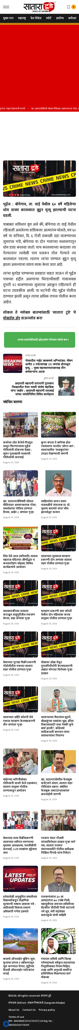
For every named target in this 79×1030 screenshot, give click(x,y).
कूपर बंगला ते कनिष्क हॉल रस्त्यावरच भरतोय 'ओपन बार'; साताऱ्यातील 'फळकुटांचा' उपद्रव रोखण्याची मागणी (58, 448)
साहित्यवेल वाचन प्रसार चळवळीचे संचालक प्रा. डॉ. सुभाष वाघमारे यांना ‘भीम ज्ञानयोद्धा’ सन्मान (55, 507)
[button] (6, 7)
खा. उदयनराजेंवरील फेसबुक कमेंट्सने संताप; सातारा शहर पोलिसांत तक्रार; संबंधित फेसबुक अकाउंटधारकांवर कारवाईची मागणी (56, 787)
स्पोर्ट (48, 18)
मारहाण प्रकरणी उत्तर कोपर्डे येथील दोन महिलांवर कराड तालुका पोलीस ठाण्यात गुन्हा (56, 615)
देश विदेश (35, 18)
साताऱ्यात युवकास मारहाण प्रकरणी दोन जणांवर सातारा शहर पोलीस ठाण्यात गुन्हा (56, 560)
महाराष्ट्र (22, 18)
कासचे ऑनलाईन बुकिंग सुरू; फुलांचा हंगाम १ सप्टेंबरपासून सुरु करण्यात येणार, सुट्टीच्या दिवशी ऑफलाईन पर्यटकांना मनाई (19, 966)
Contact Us (29, 1010)
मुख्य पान (8, 18)
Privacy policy (47, 1010)
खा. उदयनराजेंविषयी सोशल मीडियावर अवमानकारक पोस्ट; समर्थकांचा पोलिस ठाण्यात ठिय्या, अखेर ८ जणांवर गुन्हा (19, 507)
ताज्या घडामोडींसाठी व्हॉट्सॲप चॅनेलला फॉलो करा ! (43, 340)
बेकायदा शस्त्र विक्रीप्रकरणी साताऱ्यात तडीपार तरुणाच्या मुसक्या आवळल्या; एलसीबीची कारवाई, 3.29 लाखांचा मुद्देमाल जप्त (20, 845)
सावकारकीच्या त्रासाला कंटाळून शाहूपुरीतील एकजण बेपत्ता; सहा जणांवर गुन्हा (19, 615)
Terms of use (16, 1017)
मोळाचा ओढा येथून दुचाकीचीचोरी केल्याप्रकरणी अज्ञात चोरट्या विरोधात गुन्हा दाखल (56, 668)
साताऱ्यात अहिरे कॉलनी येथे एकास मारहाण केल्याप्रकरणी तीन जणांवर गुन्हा (19, 721)
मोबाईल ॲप (11, 318)
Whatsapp (10, 145)
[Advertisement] (39, 64)
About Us (13, 1010)
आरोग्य (60, 18)
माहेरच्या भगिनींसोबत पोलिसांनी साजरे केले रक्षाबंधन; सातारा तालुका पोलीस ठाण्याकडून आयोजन (20, 785)
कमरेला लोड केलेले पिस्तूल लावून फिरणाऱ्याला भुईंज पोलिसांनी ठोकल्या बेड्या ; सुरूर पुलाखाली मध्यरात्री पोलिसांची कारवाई (18, 450)
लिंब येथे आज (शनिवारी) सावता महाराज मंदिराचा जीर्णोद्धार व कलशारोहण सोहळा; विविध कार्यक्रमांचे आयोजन (20, 562)
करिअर (72, 18)
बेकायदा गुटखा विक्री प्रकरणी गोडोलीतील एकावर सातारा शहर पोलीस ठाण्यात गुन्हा (19, 666)
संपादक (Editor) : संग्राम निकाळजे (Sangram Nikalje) (36, 1003)
